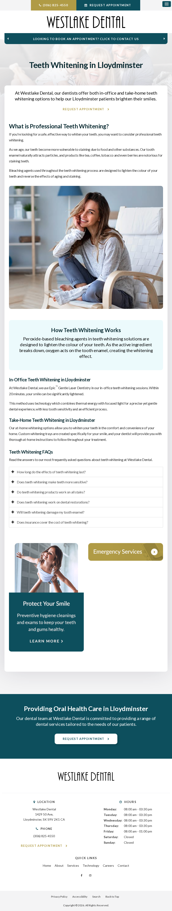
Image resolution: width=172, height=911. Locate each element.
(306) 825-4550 (55, 5)
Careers (108, 865)
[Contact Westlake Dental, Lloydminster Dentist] (125, 552)
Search (96, 896)
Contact (123, 865)
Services (73, 865)
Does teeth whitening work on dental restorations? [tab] (53, 502)
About (59, 865)
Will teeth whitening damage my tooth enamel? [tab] (50, 512)
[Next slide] (164, 38)
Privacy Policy (59, 896)
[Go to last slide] (7, 38)
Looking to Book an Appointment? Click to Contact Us (86, 39)
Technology (91, 865)
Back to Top (112, 896)
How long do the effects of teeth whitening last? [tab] (51, 472)
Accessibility (79, 896)
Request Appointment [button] (110, 5)
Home (47, 865)
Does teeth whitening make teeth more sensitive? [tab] (52, 482)
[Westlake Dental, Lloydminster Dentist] (86, 785)
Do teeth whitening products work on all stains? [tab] (51, 492)
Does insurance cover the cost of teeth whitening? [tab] (52, 522)
